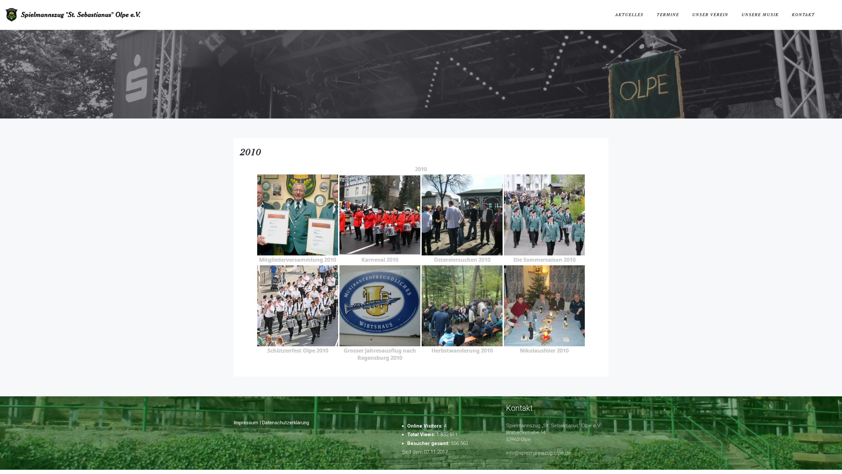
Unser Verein (710, 14)
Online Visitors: (425, 426)
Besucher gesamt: (429, 443)
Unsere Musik (760, 14)
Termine (668, 14)
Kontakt (803, 14)
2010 (250, 152)
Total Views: (421, 434)
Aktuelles (629, 14)
